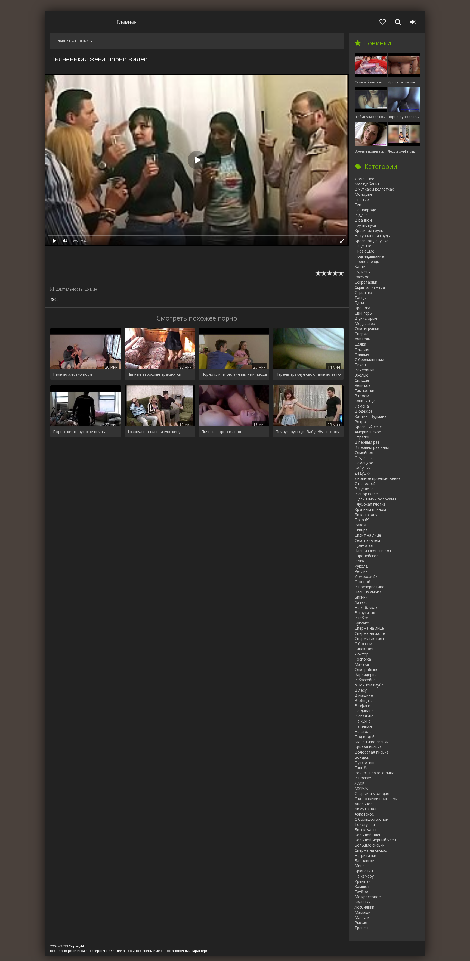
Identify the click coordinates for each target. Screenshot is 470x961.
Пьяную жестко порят (73, 374)
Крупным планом (370, 509)
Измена (362, 406)
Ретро (360, 421)
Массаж (362, 917)
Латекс (361, 602)
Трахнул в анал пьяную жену (153, 431)
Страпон (362, 437)
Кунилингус (365, 400)
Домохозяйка (367, 576)
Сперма (362, 333)
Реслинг (362, 571)
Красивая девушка (372, 240)
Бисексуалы (365, 829)
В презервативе (369, 586)
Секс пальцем (367, 540)
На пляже (363, 726)
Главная (127, 21)
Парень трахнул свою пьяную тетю (308, 374)
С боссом (363, 643)
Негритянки (365, 855)
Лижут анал (365, 808)
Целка (360, 344)
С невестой (365, 483)
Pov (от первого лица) (375, 772)
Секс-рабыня (366, 669)
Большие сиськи (370, 845)
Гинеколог (364, 648)
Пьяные (362, 199)
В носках (363, 777)
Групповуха (365, 225)
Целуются (364, 545)
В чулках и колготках (374, 189)
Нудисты (362, 271)
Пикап (360, 364)
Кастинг (362, 266)
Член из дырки (368, 592)
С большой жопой (371, 819)
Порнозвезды (367, 261)
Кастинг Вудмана (370, 416)
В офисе (362, 705)
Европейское (367, 555)
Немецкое (364, 462)
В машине (364, 695)
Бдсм (359, 302)
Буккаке (362, 623)
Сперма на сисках (371, 850)
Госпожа (363, 659)
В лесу (361, 690)
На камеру (364, 876)
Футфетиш (364, 762)
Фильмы (362, 354)
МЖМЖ (361, 788)
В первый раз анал (372, 447)
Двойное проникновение (378, 478)
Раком (360, 524)
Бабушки (363, 468)
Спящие (362, 380)
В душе (361, 214)
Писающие (364, 251)
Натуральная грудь (372, 235)
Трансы (361, 927)
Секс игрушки (367, 328)
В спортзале (366, 493)
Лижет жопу (366, 514)
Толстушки (365, 824)
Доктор (362, 654)
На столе (363, 731)
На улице (363, 245)
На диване (364, 710)
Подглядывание (369, 256)
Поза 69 (362, 519)
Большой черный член (375, 839)
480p (54, 299)
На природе (365, 209)
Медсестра (365, 323)
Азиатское (364, 814)
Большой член (368, 834)
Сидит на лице (368, 535)
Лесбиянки (364, 907)
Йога (359, 561)
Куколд (361, 566)
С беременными (369, 359)
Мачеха (362, 664)
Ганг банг (363, 767)
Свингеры (363, 313)
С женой (362, 581)
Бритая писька (368, 746)
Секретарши (366, 282)
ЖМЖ (359, 783)
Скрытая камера (370, 287)
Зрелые (361, 375)
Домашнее (364, 178)
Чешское (363, 385)
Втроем (362, 395)
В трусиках (365, 612)
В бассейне (365, 679)
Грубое (361, 891)
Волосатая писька (372, 752)
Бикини (361, 597)
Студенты (364, 457)
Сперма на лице (369, 628)
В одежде (364, 411)
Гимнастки (364, 390)
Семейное (364, 452)
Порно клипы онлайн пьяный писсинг (234, 374)
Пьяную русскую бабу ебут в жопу (307, 431)
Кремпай (363, 881)
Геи (358, 204)
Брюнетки (364, 870)
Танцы (360, 297)
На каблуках (366, 607)
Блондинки (365, 860)
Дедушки (363, 473)
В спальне (364, 716)
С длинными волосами (375, 499)
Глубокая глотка (370, 504)
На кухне (363, 721)
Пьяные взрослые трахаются (154, 374)
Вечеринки (365, 369)
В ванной (363, 220)
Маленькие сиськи (372, 741)
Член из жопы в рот (373, 550)
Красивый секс (368, 426)
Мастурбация (367, 183)
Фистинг (362, 349)
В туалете (364, 488)
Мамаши (362, 912)
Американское (368, 431)
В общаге (364, 700)
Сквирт (361, 530)
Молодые (363, 194)
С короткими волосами (376, 798)
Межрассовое (368, 896)
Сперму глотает (369, 638)
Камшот (362, 886)
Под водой (365, 736)
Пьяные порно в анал (221, 431)
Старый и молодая (372, 793)
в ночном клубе (369, 685)
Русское (362, 276)
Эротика (362, 307)
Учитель (362, 338)
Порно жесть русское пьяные (80, 431)
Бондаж (362, 757)
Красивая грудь (369, 230)
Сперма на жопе (370, 633)
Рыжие (361, 922)
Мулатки (363, 901)
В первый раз (367, 442)
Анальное (364, 803)
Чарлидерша (366, 674)
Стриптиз (363, 292)
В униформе (366, 318)
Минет (361, 865)
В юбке (361, 617)
